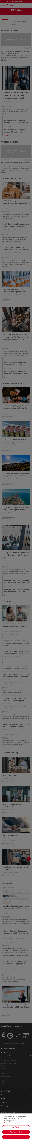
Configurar (16, 1127)
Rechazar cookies (16, 1132)
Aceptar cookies (16, 1137)
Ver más (6, 1123)
